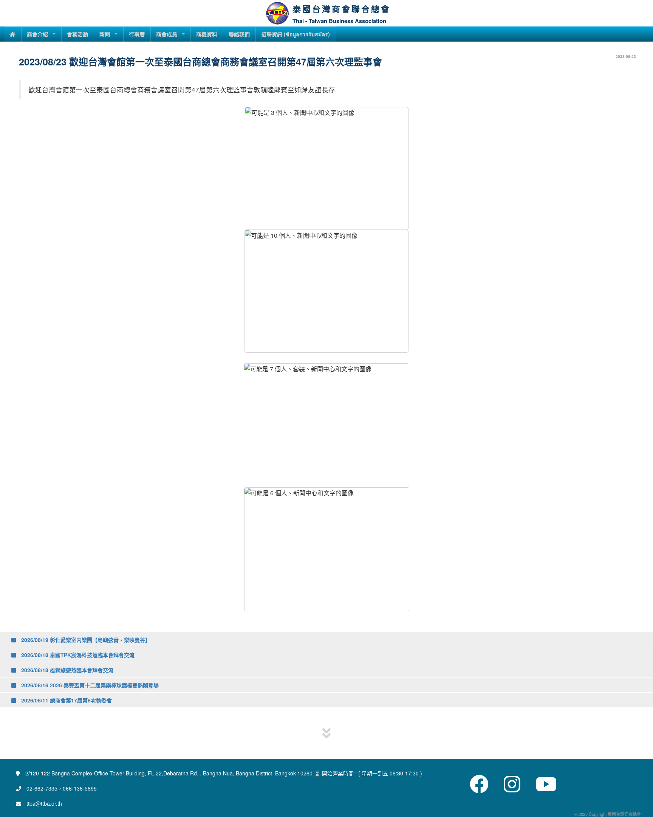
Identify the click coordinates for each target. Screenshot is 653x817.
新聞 (104, 34)
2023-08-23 (626, 56)
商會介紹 (37, 34)
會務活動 (77, 34)
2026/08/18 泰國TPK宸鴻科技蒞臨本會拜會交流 (77, 655)
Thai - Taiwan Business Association (339, 21)
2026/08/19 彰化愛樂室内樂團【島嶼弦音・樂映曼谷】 (85, 639)
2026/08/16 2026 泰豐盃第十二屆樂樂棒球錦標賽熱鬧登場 (89, 685)
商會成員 (166, 34)
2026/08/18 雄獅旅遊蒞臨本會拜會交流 (66, 670)
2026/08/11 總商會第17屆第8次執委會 (66, 700)
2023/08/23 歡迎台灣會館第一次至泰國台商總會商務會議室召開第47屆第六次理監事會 (200, 61)
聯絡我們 (239, 34)
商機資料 (206, 34)
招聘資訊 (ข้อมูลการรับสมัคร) (295, 34)
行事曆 (137, 34)
